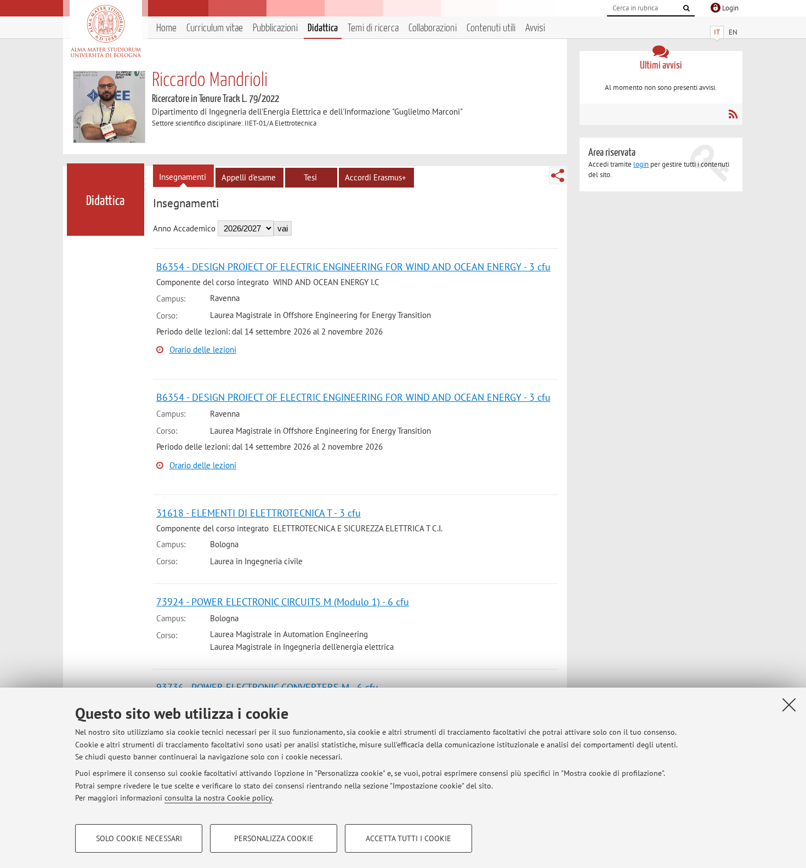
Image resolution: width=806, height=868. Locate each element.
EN (733, 32)
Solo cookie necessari (139, 838)
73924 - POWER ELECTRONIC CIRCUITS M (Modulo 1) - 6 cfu (282, 601)
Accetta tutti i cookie (408, 838)
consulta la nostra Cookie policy (218, 798)
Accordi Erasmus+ (375, 177)
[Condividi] (557, 175)
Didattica (323, 28)
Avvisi (535, 28)
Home (166, 28)
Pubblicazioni (275, 28)
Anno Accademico (184, 228)
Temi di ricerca (373, 28)
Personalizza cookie (274, 838)
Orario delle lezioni (202, 349)
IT (717, 32)
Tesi (310, 177)
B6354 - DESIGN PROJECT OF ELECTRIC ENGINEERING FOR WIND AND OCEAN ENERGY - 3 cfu (353, 266)
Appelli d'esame (249, 177)
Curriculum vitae (214, 28)
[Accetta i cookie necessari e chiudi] (789, 704)
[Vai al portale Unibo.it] (105, 31)
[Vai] (686, 8)
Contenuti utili (491, 28)
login (641, 164)
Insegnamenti (182, 177)
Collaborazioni (432, 28)
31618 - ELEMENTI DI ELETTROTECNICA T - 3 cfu (258, 513)
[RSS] (733, 114)
